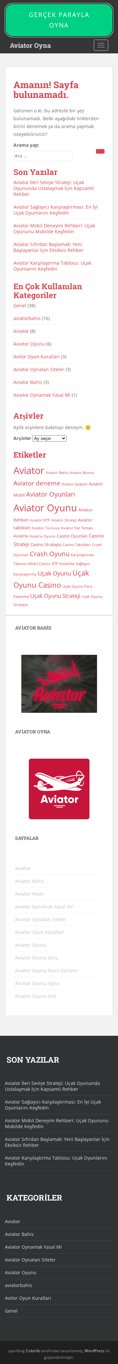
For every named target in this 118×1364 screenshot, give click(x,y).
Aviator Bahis (27, 382)
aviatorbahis (27, 318)
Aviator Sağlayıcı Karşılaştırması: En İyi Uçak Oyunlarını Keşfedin (55, 210)
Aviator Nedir (29, 894)
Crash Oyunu (49, 553)
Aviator (21, 331)
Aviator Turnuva (46, 528)
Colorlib (33, 1351)
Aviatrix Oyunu (42, 536)
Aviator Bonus (81, 472)
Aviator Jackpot (75, 484)
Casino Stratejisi (45, 544)
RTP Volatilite (63, 563)
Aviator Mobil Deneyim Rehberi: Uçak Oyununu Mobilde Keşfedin (54, 228)
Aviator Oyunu (29, 344)
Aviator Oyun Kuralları (39, 932)
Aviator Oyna (30, 45)
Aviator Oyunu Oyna (37, 983)
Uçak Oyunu (54, 573)
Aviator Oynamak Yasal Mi (41, 395)
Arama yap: (26, 145)
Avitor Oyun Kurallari (36, 356)
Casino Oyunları (72, 536)
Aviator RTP (40, 520)
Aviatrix (20, 536)
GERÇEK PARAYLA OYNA (59, 19)
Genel (19, 305)
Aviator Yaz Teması (77, 528)
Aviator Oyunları (50, 494)
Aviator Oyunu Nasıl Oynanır (46, 970)
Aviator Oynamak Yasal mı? (44, 906)
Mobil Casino (39, 563)
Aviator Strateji (64, 520)
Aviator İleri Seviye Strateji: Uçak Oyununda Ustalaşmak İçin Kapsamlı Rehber (53, 188)
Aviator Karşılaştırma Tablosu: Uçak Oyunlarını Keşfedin (52, 266)
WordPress (95, 1351)
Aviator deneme (36, 483)
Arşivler (22, 438)
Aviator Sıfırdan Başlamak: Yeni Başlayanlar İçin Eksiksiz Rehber (48, 247)
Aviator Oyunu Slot (35, 996)
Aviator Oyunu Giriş (36, 958)
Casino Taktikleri (77, 544)
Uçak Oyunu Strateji (55, 595)
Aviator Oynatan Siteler (38, 369)
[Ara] (100, 151)
